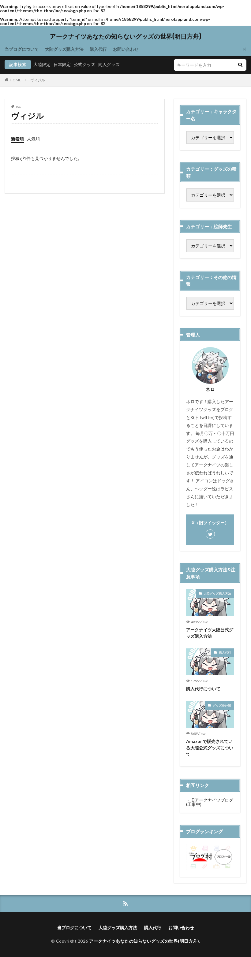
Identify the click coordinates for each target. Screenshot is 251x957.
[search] (240, 65)
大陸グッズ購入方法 (64, 49)
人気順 (33, 138)
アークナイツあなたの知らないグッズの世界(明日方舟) (125, 36)
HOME (15, 80)
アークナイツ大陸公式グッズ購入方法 (209, 633)
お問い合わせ (126, 49)
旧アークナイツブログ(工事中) (209, 802)
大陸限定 (42, 64)
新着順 (17, 138)
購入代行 (98, 49)
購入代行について (203, 688)
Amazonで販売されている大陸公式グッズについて (209, 748)
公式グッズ (84, 64)
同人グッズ (109, 64)
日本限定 (62, 64)
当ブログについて (22, 49)
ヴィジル (37, 80)
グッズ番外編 (222, 705)
